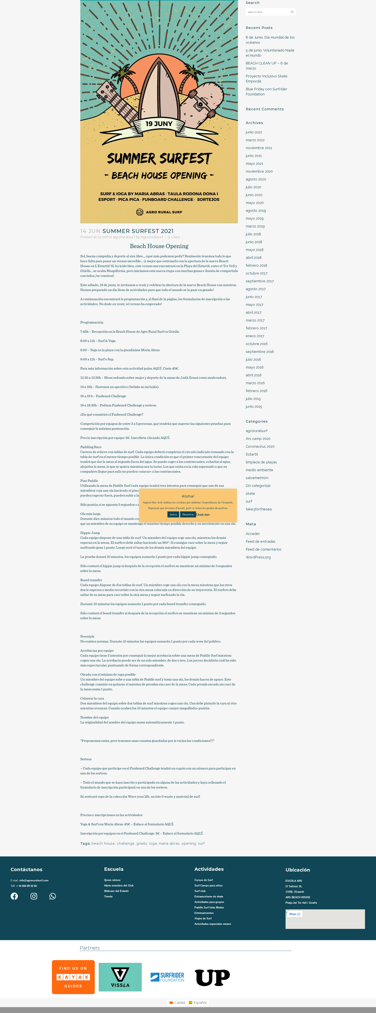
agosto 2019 (256, 210)
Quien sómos (112, 880)
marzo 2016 (255, 383)
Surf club (200, 891)
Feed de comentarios (263, 549)
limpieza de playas (261, 462)
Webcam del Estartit (116, 891)
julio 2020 (253, 187)
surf (201, 843)
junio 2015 (254, 406)
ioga (153, 843)
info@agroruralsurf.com (34, 880)
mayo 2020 (255, 203)
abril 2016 (254, 375)
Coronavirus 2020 (260, 446)
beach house (103, 843)
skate (250, 493)
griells (141, 843)
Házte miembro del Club (119, 885)
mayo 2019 (255, 218)
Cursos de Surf (203, 880)
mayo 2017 (254, 305)
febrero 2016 (256, 391)
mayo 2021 (254, 163)
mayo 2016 (255, 367)
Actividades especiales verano (212, 923)
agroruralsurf (124, 237)
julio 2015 (253, 399)
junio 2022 (254, 132)
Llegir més (203, 514)
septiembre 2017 (260, 281)
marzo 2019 (255, 226)
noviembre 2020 (259, 171)
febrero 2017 (256, 328)
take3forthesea (259, 509)
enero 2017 (255, 336)
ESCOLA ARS (294, 880)
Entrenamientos (204, 913)
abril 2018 (254, 258)
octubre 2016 (257, 344)
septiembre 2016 (260, 352)
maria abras (169, 843)
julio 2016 (253, 359)
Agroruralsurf (152, 237)
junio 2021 (254, 156)
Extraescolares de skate (208, 896)
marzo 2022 (255, 140)
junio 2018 (254, 242)
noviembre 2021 (259, 148)
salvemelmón (257, 478)
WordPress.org (258, 557)
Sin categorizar (258, 486)
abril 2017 (253, 312)
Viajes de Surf (203, 918)
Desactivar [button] (188, 514)
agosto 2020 (256, 179)
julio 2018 (253, 234)
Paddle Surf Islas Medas (209, 907)
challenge (126, 843)
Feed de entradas (260, 541)
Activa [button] (173, 514)
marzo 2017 (255, 320)
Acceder (253, 534)
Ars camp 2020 (258, 439)
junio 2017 (254, 297)
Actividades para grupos (209, 902)
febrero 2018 (256, 265)
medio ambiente (259, 470)
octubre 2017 (257, 273)
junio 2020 (254, 195)
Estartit (252, 454)
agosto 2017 (256, 289)
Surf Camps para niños (208, 885)
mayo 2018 (255, 250)
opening (189, 843)
